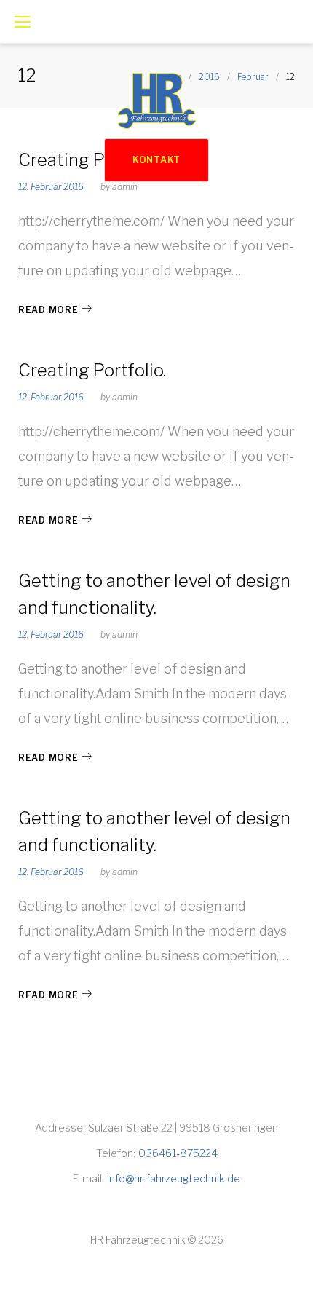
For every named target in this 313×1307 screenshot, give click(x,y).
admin (125, 397)
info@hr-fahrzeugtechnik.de (173, 1178)
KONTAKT (156, 159)
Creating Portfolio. (92, 370)
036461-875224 (178, 1153)
